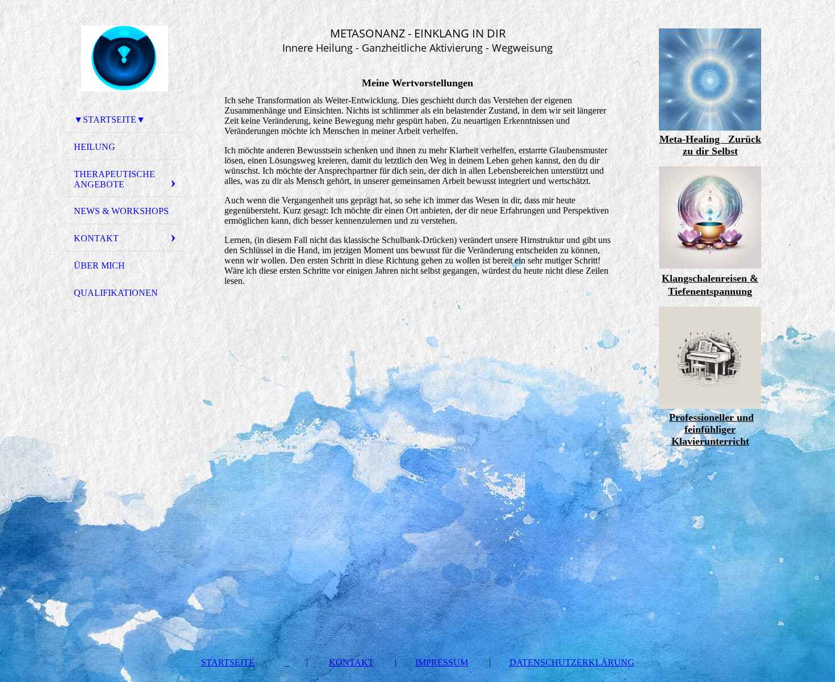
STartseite (227, 662)
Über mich (99, 265)
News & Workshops (121, 211)
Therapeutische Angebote (114, 179)
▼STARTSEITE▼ (109, 119)
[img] (125, 58)
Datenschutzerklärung (572, 662)
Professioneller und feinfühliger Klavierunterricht (711, 429)
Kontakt (351, 662)
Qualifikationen (116, 293)
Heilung (94, 147)
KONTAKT (96, 238)
